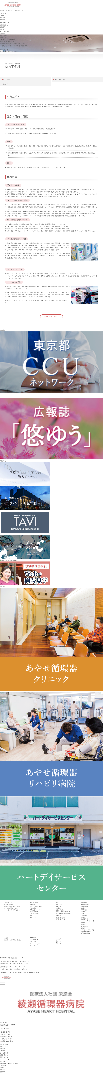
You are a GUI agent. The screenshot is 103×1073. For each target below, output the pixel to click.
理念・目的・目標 (59, 79)
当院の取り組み (60, 910)
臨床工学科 (6, 79)
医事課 (83, 928)
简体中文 (2, 17)
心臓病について (34, 913)
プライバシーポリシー (36, 943)
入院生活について (35, 910)
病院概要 (58, 908)
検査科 (83, 917)
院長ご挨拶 (59, 904)
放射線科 (84, 915)
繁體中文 (2, 19)
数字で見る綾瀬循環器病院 (63, 913)
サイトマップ (34, 945)
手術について (34, 917)
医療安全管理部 (86, 933)
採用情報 (2, 33)
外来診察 (32, 904)
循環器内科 (84, 906)
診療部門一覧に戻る (51, 316)
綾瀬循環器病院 (8, 904)
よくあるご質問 (4, 31)
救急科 (83, 924)
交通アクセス (4, 49)
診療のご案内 (4, 25)
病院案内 (2, 27)
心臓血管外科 (85, 904)
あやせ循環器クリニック (11, 908)
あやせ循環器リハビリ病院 (12, 906)
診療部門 (2, 29)
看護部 (83, 912)
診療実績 (58, 915)
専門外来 (84, 910)
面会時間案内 (34, 912)
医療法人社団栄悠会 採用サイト (14, 940)
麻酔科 (83, 908)
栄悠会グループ (4, 23)
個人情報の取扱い (61, 919)
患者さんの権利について (63, 912)
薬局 (82, 913)
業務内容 (5, 84)
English (2, 15)
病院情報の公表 (60, 917)
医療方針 (58, 906)
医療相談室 (84, 926)
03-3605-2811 (5, 1028)
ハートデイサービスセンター (12, 910)
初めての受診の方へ (36, 906)
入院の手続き (34, 908)
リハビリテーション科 (87, 921)
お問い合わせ (4, 37)
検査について (34, 915)
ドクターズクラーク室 (87, 930)
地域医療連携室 (86, 932)
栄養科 (83, 922)
